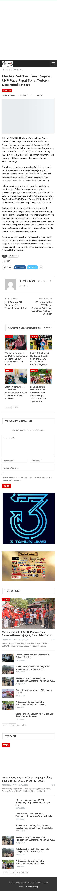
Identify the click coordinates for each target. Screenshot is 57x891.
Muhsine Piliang (32, 887)
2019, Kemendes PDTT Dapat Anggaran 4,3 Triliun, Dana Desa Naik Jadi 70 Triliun (42, 308)
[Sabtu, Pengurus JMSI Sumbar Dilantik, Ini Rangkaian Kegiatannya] (8, 717)
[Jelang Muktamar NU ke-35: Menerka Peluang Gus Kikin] (8, 658)
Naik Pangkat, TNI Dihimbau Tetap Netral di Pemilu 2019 (15, 305)
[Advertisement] (28, 30)
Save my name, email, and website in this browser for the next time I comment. (27, 478)
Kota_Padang (13, 256)
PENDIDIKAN (7, 90)
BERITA (9, 337)
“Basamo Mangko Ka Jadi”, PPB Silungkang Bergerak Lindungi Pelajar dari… (33, 802)
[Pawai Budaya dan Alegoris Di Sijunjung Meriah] (8, 693)
